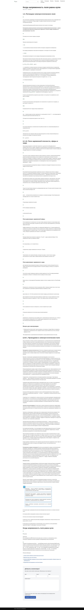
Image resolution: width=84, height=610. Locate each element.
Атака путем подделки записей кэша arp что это (34, 555)
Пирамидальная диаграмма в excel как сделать (33, 562)
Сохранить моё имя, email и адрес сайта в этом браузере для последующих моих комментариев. (40, 594)
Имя (26, 574)
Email (38, 574)
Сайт (49, 574)
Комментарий (27, 578)
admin (26, 9)
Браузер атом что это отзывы (30, 557)
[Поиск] (38, 2)
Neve (15, 608)
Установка (42, 2)
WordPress (24, 608)
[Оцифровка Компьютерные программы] (19, 1)
